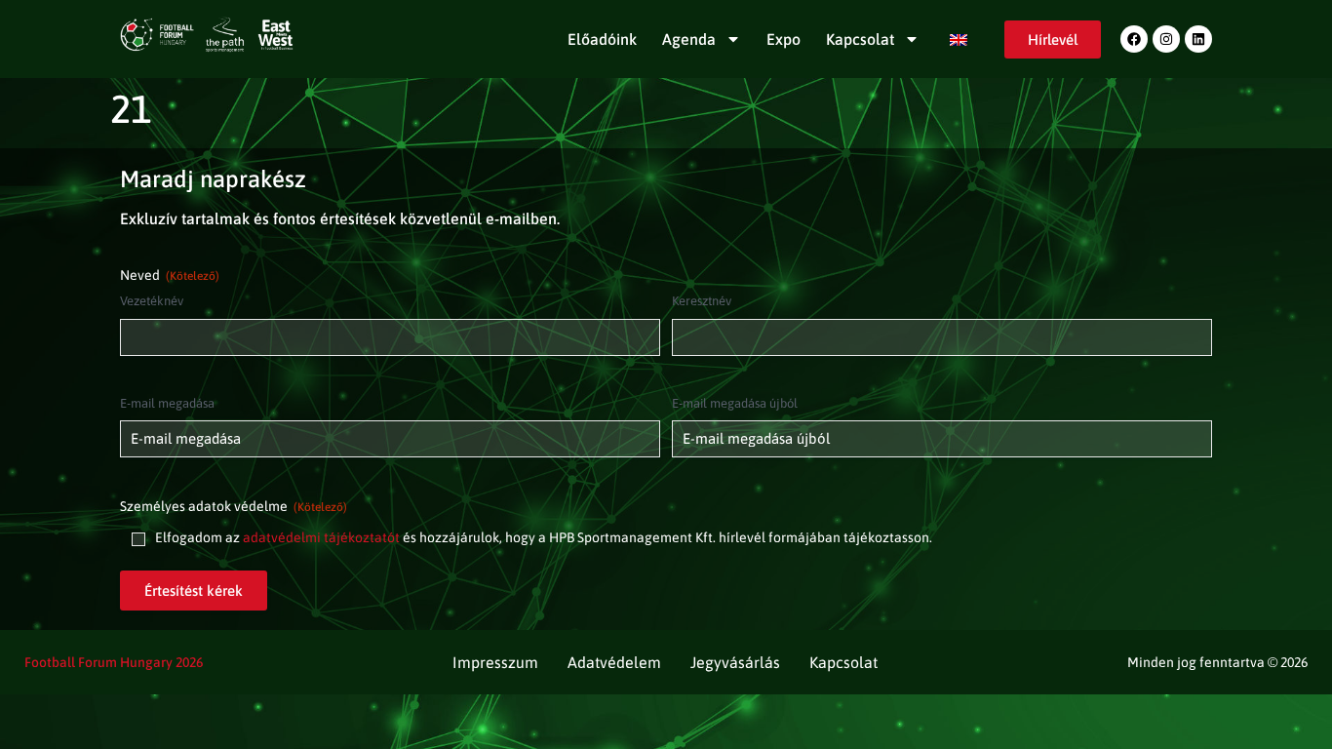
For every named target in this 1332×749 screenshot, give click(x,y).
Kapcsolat (860, 39)
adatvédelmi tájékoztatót (321, 537)
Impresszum (495, 662)
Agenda (689, 39)
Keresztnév (701, 301)
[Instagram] (1166, 39)
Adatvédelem (614, 662)
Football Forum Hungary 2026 (113, 662)
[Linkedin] (1198, 39)
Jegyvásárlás (735, 662)
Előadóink (602, 39)
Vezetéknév (151, 301)
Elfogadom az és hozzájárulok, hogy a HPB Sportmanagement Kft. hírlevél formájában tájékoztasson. (543, 537)
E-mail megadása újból (735, 403)
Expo (783, 39)
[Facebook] (1134, 39)
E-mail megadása (167, 403)
